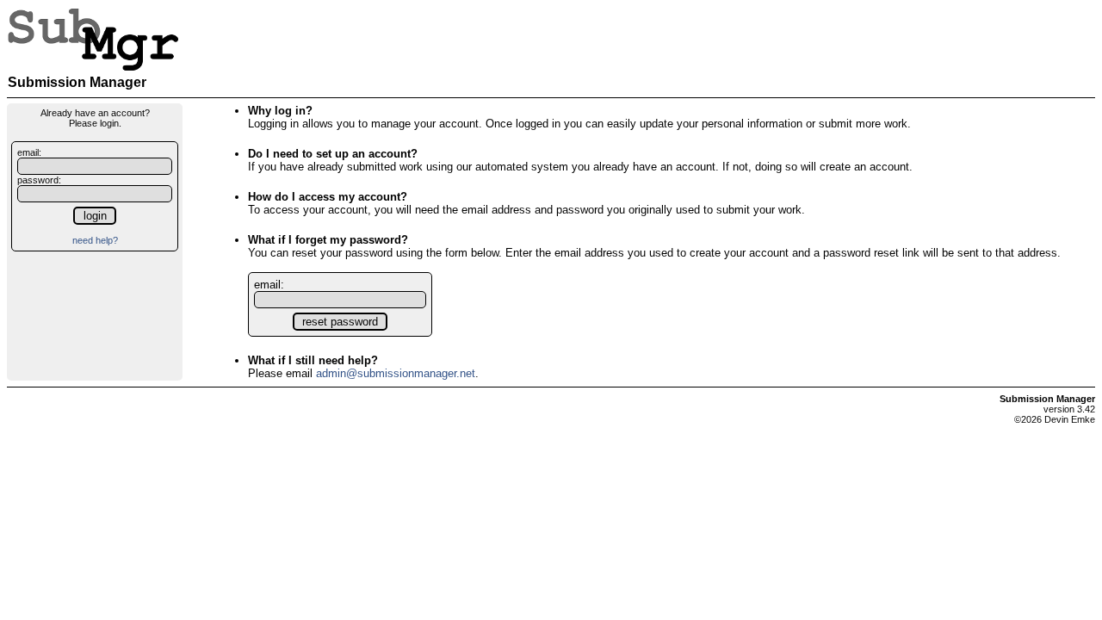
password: (39, 180)
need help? (95, 240)
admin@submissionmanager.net (395, 373)
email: (29, 152)
